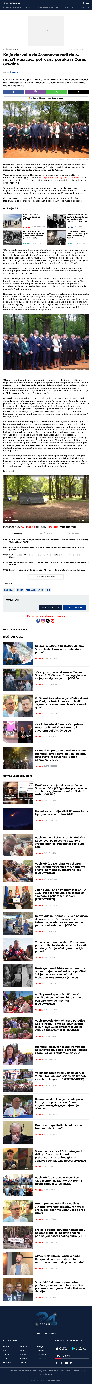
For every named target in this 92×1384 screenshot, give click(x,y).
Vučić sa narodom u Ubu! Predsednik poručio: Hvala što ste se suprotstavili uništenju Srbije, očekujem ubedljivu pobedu (61, 947)
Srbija (23, 1362)
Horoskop (41, 1354)
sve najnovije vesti (46, 577)
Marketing (37, 1371)
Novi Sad (41, 1358)
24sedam (53, 526)
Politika (29, 8)
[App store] (62, 1348)
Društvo (66, 8)
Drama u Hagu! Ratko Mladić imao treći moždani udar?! (58, 1127)
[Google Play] (79, 1348)
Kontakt (17, 1371)
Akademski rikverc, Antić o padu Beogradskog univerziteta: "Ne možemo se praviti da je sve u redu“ (59, 1259)
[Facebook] (38, 621)
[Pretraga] (82, 2)
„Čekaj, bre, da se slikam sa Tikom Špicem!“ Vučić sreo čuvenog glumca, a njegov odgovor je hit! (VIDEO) (61, 675)
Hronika (57, 8)
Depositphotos (46, 1374)
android (31, 526)
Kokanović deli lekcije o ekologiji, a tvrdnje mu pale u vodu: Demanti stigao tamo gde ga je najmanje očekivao (59, 1104)
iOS (22, 526)
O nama (9, 1371)
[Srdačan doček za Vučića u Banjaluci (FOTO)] (12, 221)
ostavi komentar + (74, 607)
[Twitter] (48, 621)
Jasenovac (9, 590)
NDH (48, 590)
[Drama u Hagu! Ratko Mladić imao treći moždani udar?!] (18, 1132)
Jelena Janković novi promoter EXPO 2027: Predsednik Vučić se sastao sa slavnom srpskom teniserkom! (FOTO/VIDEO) (60, 894)
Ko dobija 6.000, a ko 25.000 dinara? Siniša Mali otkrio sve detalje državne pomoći (60, 649)
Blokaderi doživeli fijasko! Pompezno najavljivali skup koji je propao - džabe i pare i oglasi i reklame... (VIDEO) (61, 1050)
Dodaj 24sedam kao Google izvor (48, 98)
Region (70, 227)
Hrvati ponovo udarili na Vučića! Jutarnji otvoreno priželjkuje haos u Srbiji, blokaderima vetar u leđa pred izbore (60, 1208)
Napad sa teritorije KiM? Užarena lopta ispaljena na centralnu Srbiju (61, 813)
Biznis (83, 8)
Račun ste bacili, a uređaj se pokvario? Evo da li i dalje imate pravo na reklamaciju (47, 570)
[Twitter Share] (78, 92)
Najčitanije (46, 533)
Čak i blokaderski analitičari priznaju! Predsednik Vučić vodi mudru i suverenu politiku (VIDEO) (60, 727)
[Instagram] (43, 621)
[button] (46, 499)
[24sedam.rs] (11, 3)
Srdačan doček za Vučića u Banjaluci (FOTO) (31, 217)
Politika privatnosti (62, 1371)
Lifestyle (75, 8)
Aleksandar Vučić (34, 590)
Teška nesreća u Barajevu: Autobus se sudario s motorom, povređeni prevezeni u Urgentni (46, 556)
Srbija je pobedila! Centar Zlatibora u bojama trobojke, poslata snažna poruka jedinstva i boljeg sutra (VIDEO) (62, 1233)
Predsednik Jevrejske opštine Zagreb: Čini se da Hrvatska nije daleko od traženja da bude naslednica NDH (77, 218)
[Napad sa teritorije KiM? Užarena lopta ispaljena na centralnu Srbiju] (18, 819)
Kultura (23, 1358)
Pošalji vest (48, 1371)
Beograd (41, 1346)
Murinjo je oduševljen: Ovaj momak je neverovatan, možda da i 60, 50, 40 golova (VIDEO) (46, 548)
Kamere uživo (18, 8)
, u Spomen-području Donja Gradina (60, 177)
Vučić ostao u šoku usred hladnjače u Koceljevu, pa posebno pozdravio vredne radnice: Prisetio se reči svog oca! (60, 842)
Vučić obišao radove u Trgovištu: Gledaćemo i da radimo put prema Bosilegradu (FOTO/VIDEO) (58, 1180)
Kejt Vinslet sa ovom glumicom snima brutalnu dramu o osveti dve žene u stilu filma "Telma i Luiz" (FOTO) (48, 541)
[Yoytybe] (66, 1363)
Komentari (74, 533)
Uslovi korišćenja (79, 1371)
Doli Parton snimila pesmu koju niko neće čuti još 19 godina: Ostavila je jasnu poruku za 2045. (49, 563)
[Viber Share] (35, 92)
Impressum (27, 1371)
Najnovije (7, 8)
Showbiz (44, 8)
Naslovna (7, 49)
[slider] (46, 517)
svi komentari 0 (50, 607)
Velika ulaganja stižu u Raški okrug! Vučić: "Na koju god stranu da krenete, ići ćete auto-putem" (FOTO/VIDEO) (61, 1076)
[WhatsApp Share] (56, 92)
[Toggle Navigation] (87, 3)
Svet (51, 8)
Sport (36, 8)
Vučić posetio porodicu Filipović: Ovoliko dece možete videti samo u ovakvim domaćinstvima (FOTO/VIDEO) (59, 999)
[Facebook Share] (13, 92)
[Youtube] (52, 621)
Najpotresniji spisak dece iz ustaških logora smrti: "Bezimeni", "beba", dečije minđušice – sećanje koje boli (77, 234)
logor (20, 590)
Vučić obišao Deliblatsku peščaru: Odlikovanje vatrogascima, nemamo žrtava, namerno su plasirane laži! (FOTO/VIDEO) (60, 868)
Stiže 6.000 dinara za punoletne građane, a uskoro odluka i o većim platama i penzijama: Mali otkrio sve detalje (60, 1287)
